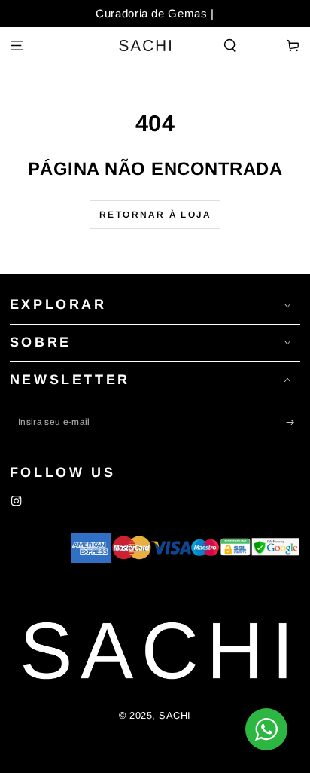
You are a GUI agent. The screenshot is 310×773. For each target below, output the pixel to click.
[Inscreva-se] (293, 422)
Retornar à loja (155, 214)
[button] (230, 46)
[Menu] (16, 46)
